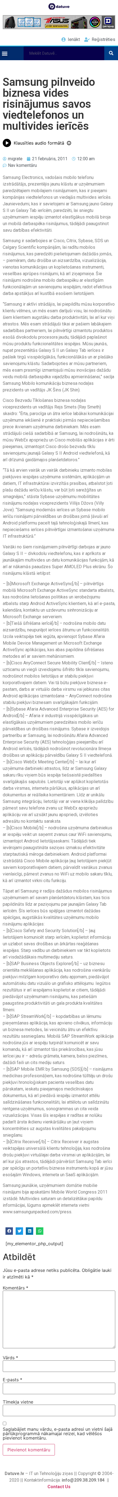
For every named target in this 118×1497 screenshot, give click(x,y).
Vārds (10, 1357)
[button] (4, 53)
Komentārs (15, 1288)
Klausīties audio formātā (39, 143)
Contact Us (59, 1486)
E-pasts (12, 1379)
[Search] (111, 53)
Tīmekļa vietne (18, 1402)
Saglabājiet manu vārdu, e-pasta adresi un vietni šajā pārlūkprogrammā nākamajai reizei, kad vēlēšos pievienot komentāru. (58, 1433)
